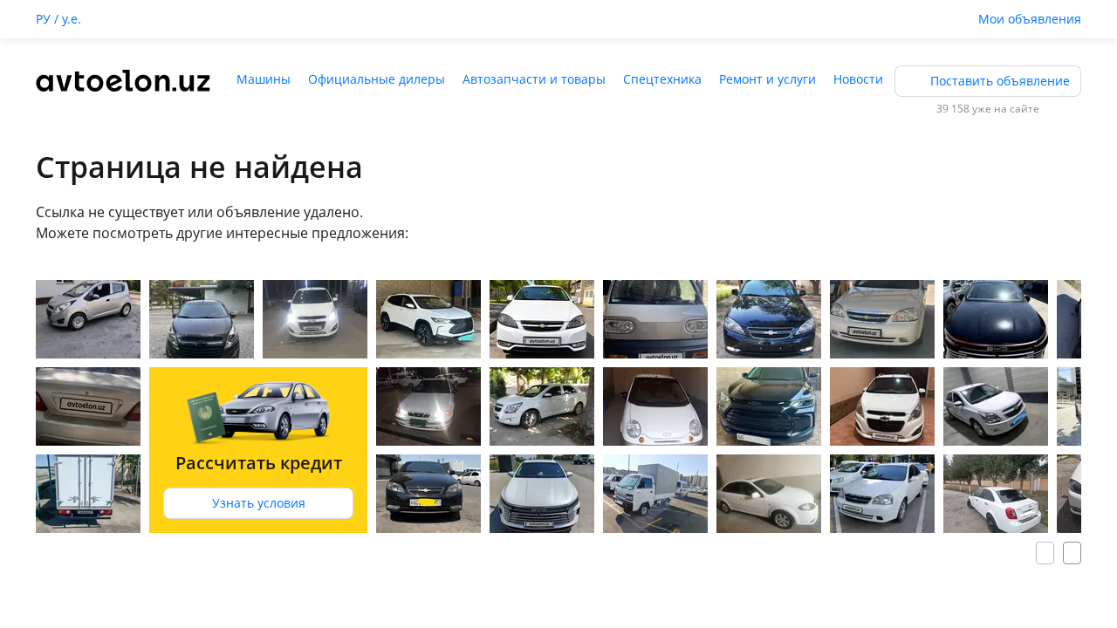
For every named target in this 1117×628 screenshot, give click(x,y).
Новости (858, 79)
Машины (263, 79)
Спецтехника (662, 79)
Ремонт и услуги (767, 79)
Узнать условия (258, 503)
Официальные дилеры (376, 79)
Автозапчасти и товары (534, 79)
